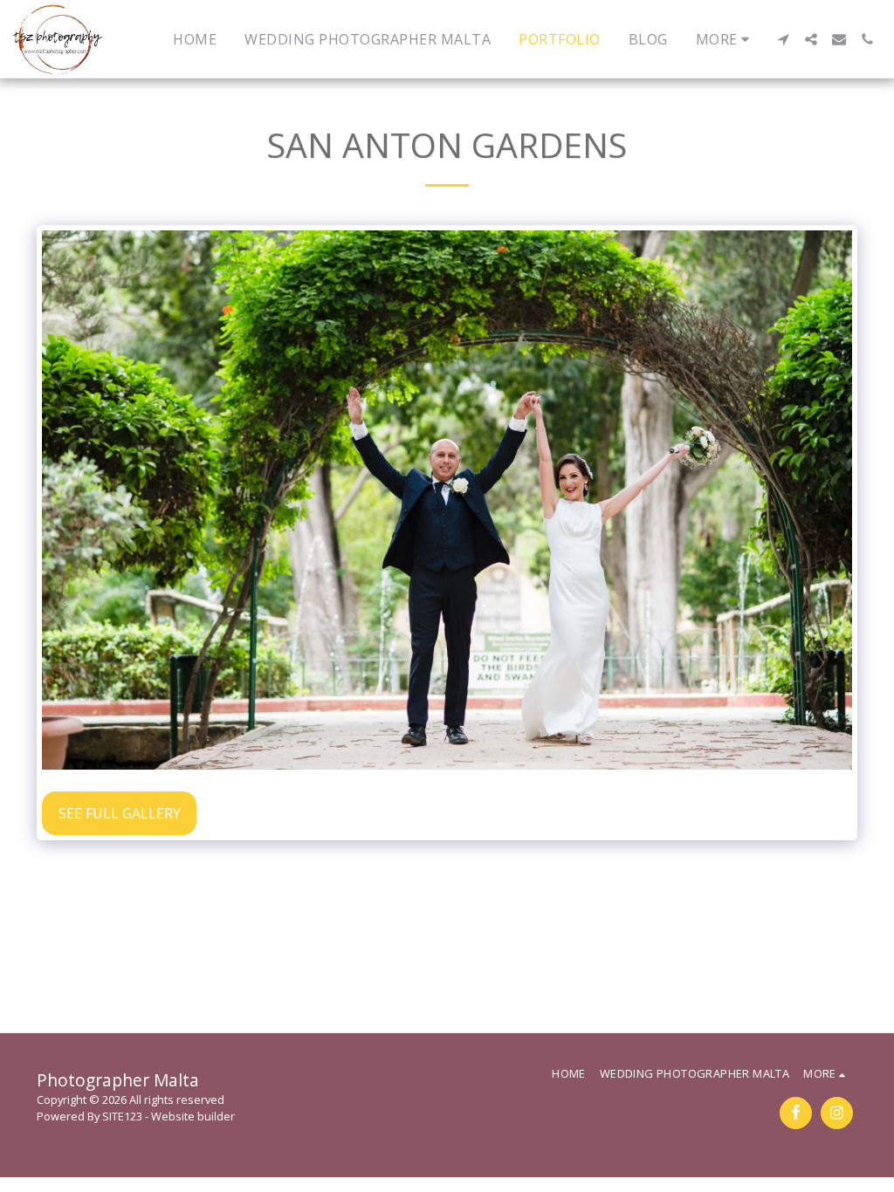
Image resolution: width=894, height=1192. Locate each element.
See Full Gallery (119, 813)
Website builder (193, 1116)
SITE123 (122, 1116)
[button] (783, 39)
